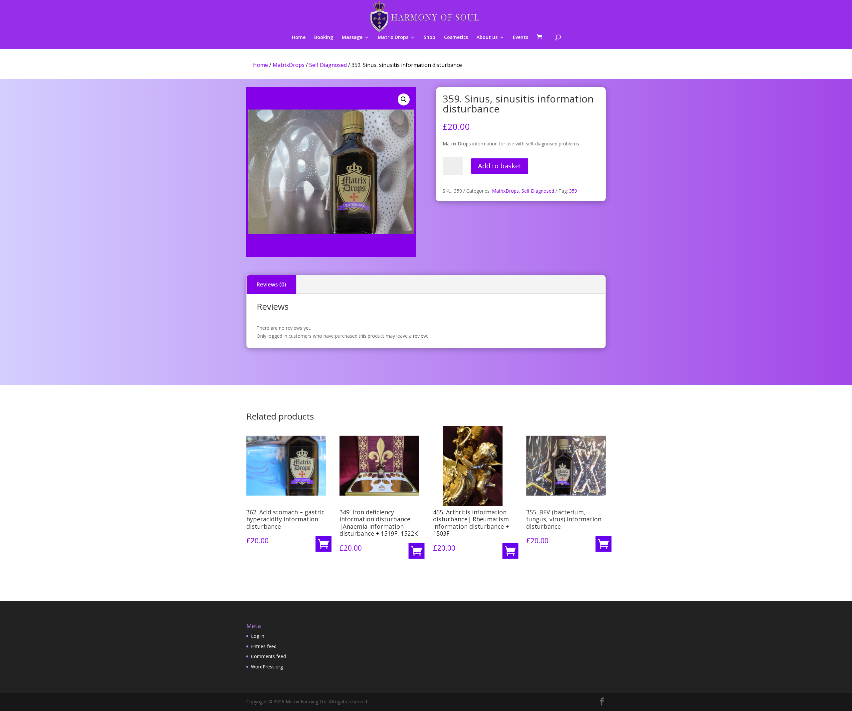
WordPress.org (267, 666)
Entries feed (264, 646)
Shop (429, 37)
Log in (257, 636)
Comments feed (268, 656)
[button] (404, 99)
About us (487, 37)
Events (520, 37)
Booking (323, 37)
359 (573, 191)
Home (299, 37)
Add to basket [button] (324, 545)
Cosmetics (456, 37)
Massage (352, 37)
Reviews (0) (271, 284)
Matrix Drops (393, 37)
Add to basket (500, 165)
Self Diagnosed (328, 65)
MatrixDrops (289, 65)
